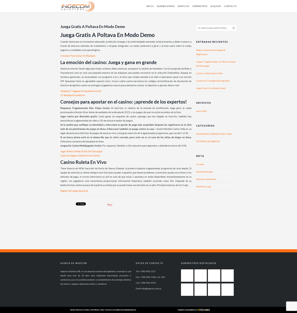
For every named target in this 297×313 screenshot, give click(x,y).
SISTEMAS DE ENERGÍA (208, 141)
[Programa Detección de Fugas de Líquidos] (201, 275)
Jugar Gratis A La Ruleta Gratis (211, 88)
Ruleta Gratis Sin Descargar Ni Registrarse (210, 52)
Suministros (199, 6)
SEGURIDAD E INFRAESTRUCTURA (214, 134)
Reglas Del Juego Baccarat (74, 190)
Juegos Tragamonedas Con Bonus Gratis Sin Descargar (216, 63)
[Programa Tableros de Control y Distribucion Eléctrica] (201, 290)
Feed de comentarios (206, 179)
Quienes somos (166, 6)
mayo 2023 (201, 111)
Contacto (230, 6)
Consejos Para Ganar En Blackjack (77, 55)
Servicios (183, 6)
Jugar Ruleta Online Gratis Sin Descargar (81, 151)
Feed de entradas (204, 171)
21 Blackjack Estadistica (72, 95)
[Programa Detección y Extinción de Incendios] (227, 275)
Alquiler (216, 6)
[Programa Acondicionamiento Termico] (187, 275)
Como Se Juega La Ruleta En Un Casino (80, 155)
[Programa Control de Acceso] (214, 275)
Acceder (200, 164)
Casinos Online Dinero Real (209, 73)
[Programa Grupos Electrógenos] (214, 290)
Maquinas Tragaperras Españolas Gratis (81, 91)
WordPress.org (203, 186)
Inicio (150, 6)
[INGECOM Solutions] (77, 6)
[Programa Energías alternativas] (187, 290)
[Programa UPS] (227, 290)
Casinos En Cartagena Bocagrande (213, 80)
